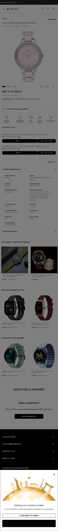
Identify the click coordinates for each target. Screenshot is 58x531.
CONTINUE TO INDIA (29, 515)
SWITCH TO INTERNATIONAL (29, 523)
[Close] (29, 473)
